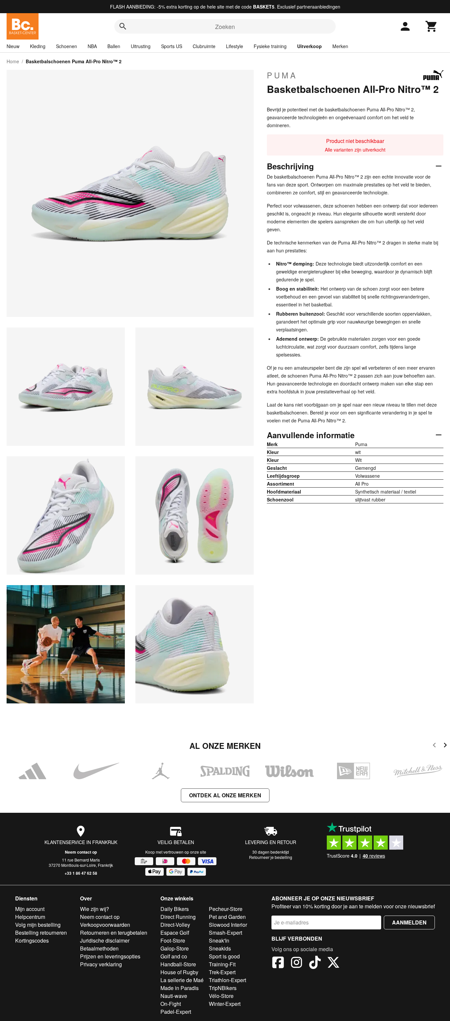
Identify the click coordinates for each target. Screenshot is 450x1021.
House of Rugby (179, 972)
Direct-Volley (175, 924)
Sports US (171, 46)
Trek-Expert (222, 972)
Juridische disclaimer (104, 940)
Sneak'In (219, 940)
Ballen (113, 46)
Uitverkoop (309, 46)
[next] (445, 746)
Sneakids (220, 948)
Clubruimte (204, 46)
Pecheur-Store (225, 909)
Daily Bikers (174, 909)
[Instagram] (296, 963)
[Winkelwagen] (431, 26)
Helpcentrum (30, 917)
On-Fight (170, 1003)
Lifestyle (234, 46)
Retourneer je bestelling (270, 857)
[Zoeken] (122, 26)
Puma (282, 75)
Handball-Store (178, 964)
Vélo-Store (221, 996)
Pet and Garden (227, 917)
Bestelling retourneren (41, 932)
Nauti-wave (173, 996)
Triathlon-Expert (227, 980)
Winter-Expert (224, 1003)
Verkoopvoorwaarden (105, 924)
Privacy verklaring (101, 964)
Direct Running (178, 917)
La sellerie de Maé (182, 980)
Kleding (37, 46)
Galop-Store (174, 948)
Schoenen (66, 46)
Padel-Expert (175, 1011)
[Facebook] (278, 963)
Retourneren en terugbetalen (113, 932)
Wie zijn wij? (94, 909)
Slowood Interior (228, 924)
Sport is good (224, 956)
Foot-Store (172, 940)
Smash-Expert (225, 932)
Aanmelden (409, 922)
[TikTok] (315, 963)
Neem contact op (81, 852)
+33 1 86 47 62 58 (81, 873)
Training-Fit (222, 964)
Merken (340, 46)
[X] (333, 963)
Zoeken (225, 26)
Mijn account (29, 909)
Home (13, 61)
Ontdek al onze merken (225, 795)
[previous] (434, 746)
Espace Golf (174, 932)
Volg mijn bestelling (38, 924)
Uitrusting (141, 46)
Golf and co (173, 956)
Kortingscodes (32, 940)
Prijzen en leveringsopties (110, 956)
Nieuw (13, 46)
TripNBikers (223, 988)
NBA (92, 46)
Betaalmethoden (99, 948)
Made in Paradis (179, 988)
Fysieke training (270, 46)
